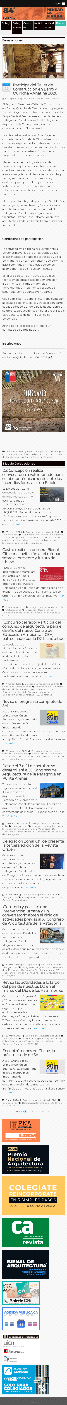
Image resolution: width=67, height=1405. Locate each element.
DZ (36, 1044)
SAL (33, 756)
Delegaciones (16, 27)
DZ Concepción (33, 537)
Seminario (24, 454)
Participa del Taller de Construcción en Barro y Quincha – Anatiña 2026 (35, 89)
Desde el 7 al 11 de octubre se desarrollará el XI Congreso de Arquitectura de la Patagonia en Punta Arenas (31, 772)
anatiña (10, 451)
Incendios (22, 540)
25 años (26, 1038)
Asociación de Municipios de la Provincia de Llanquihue (32, 688)
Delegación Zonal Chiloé (15, 612)
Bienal (60, 23)
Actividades (49, 25)
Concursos (8, 686)
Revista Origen (20, 900)
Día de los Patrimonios (48, 1041)
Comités (27, 25)
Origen (6, 900)
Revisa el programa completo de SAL (32, 703)
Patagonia (22, 972)
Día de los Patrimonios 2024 (17, 1044)
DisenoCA (33, 1402)
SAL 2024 (42, 756)
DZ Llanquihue (44, 694)
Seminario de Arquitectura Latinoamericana (33, 758)
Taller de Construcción (44, 454)
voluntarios (36, 542)
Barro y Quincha (24, 451)
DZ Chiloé (36, 612)
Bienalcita (31, 609)
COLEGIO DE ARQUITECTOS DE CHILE (37, 1399)
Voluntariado (21, 542)
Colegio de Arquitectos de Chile (22, 98)
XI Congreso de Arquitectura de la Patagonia (33, 833)
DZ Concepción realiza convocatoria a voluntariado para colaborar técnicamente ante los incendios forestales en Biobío (32, 476)
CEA (38, 689)
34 (43, 1111)
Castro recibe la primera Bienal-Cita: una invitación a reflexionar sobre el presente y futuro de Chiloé (31, 555)
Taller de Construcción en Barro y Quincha (32, 455)
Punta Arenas (24, 831)
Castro (41, 609)
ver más (17, 524)
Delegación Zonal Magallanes (34, 828)
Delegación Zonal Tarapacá (50, 451)
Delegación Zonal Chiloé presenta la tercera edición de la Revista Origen (33, 845)
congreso (27, 967)
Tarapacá (48, 457)
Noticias (38, 25)
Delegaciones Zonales (22, 1041)
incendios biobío (39, 540)
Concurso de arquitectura (41, 692)
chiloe (50, 609)
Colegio (6, 25)
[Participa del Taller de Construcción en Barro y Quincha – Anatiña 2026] (33, 62)
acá (50, 357)
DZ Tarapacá (10, 454)
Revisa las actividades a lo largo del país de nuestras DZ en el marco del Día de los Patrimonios (32, 986)
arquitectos (42, 534)
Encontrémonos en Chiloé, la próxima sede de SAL (28, 1052)
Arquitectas (28, 534)
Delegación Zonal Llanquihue (18, 694)
